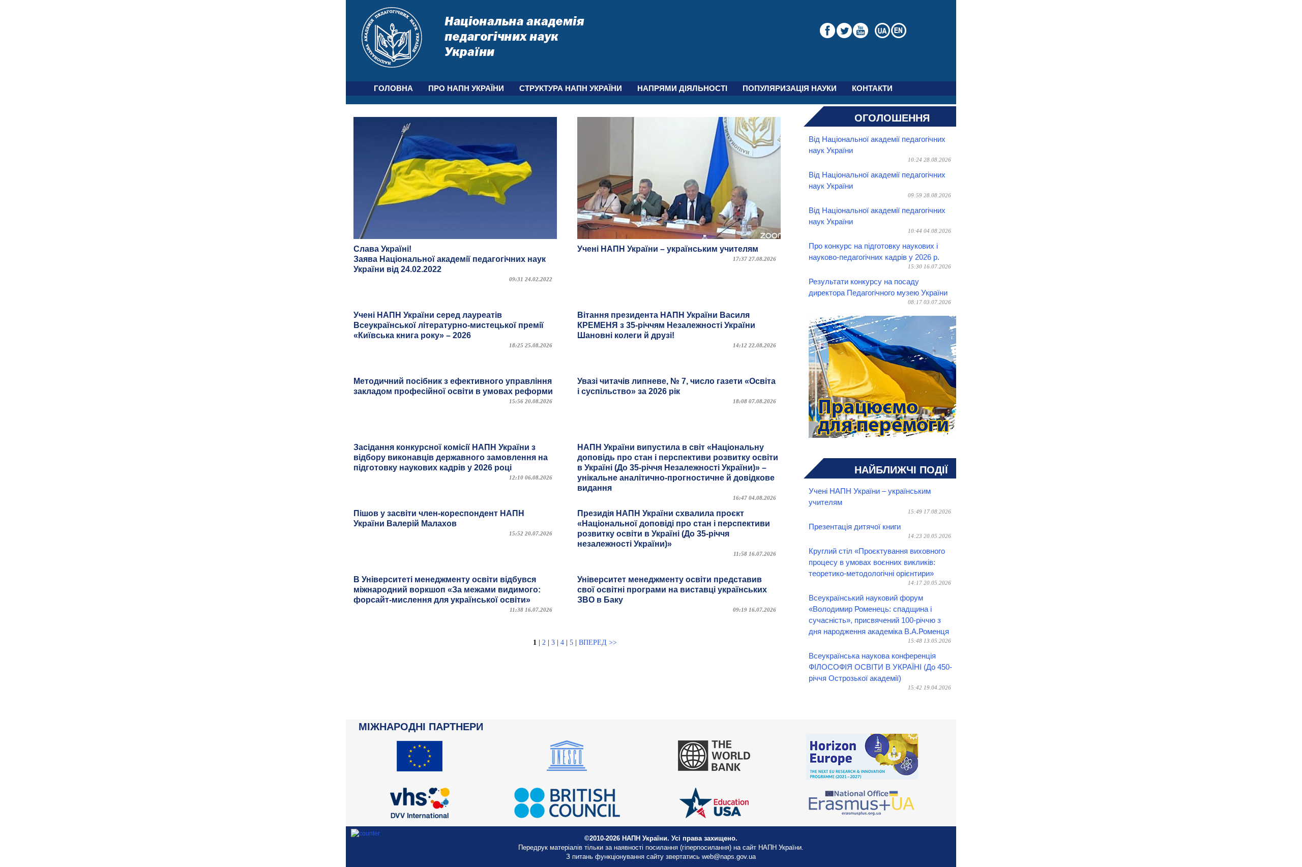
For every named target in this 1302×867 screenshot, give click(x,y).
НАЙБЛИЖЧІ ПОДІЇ (901, 469)
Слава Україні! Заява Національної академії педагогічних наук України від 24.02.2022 (449, 259)
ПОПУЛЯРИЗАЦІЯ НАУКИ (790, 88)
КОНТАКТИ (872, 88)
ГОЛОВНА (393, 88)
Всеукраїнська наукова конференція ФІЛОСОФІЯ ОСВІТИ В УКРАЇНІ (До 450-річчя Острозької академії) (880, 667)
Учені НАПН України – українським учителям (667, 249)
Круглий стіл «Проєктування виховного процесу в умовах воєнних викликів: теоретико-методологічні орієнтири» (877, 562)
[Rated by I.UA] (365, 833)
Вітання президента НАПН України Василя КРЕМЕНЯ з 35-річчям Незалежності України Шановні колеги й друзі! (666, 325)
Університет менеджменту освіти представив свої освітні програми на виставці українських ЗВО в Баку (672, 589)
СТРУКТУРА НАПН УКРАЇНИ (570, 88)
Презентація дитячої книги (855, 527)
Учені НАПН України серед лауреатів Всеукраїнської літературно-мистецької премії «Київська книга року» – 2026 (448, 325)
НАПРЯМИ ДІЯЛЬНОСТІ (682, 88)
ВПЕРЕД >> (598, 642)
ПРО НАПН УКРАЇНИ (466, 88)
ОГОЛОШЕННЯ (892, 118)
